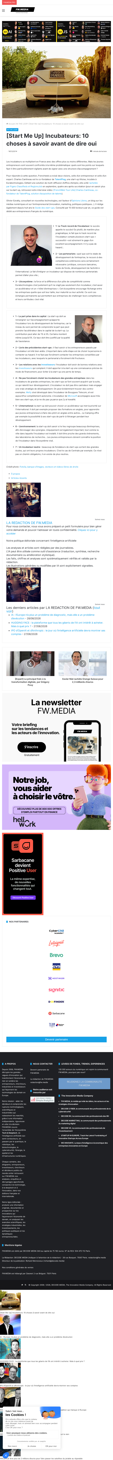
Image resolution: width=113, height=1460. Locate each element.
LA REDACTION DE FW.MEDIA (29, 523)
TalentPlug (60, 179)
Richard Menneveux (34, 1261)
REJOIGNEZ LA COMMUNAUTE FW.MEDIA (84, 1083)
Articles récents (19, 478)
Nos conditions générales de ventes (17, 1267)
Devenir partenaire (56, 1039)
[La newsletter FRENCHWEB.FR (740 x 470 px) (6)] (56, 761)
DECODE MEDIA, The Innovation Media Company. (72, 1285)
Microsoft (72, 396)
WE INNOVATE (67, 1143)
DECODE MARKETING (70, 1121)
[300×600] (22, 914)
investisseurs (48, 364)
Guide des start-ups (45, 207)
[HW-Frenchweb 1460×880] (56, 829)
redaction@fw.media (39, 1082)
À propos (15, 473)
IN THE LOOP (22, 124)
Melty (28, 392)
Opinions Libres (79, 200)
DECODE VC (66, 1128)
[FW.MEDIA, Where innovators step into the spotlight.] (23, 10)
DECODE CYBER (68, 1109)
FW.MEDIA (18, 1069)
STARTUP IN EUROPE (70, 1135)
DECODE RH (66, 1116)
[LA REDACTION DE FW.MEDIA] (23, 516)
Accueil (11, 124)
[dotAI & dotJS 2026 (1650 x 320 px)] (56, 31)
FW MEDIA (65, 1101)
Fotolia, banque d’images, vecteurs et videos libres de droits (49, 466)
